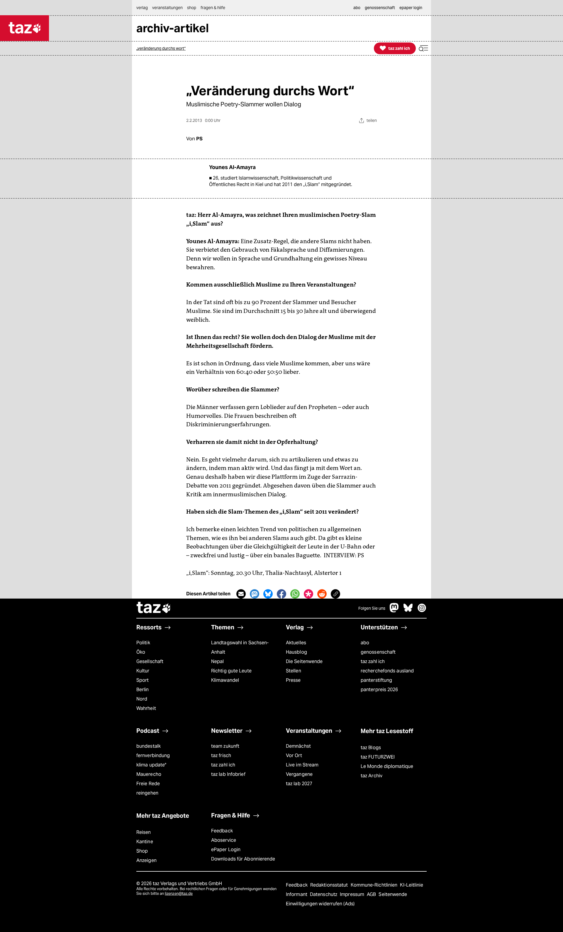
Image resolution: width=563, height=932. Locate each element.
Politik (143, 643)
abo (365, 643)
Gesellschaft (149, 661)
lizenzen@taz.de (179, 893)
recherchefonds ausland (387, 671)
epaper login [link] (410, 7)
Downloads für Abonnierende (243, 859)
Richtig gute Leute (231, 671)
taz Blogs (371, 747)
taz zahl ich (373, 661)
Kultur (143, 671)
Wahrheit (146, 708)
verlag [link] (142, 7)
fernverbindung (153, 755)
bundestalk (148, 746)
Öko (140, 652)
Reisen (143, 832)
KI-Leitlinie (411, 885)
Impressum (352, 894)
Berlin (142, 689)
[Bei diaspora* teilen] (308, 594)
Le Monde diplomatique (387, 766)
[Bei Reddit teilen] (322, 594)
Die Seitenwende (304, 661)
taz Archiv (371, 776)
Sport (142, 680)
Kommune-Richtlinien (375, 885)
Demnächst (298, 746)
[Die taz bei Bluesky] (408, 610)
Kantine (144, 842)
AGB (372, 894)
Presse (293, 680)
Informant (297, 894)
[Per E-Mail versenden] (241, 594)
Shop (142, 851)
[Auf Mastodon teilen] (254, 594)
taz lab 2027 (299, 784)
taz (154, 608)
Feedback (222, 831)
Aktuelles (296, 643)
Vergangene (299, 774)
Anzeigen (146, 860)
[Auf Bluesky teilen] (268, 594)
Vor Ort (294, 755)
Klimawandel (225, 680)
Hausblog (296, 652)
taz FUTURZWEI (378, 757)
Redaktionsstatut (329, 885)
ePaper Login (225, 849)
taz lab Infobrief (228, 774)
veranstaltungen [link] (167, 7)
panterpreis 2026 (379, 689)
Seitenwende (393, 894)
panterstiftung (376, 680)
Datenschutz (324, 894)
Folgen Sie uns (371, 608)
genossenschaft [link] (380, 7)
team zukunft (225, 746)
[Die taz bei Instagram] (422, 610)
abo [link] (356, 7)
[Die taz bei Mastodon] (394, 610)
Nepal (217, 661)
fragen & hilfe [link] (213, 7)
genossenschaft (378, 652)
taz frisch (221, 755)
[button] (423, 48)
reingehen (147, 793)
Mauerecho (148, 774)
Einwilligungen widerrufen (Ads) (320, 904)
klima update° (151, 765)
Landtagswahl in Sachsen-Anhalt (240, 647)
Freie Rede (148, 784)
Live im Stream (302, 765)
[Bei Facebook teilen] (281, 594)
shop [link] (191, 7)
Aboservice (223, 840)
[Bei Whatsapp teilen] (295, 594)
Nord (141, 699)
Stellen (293, 671)
